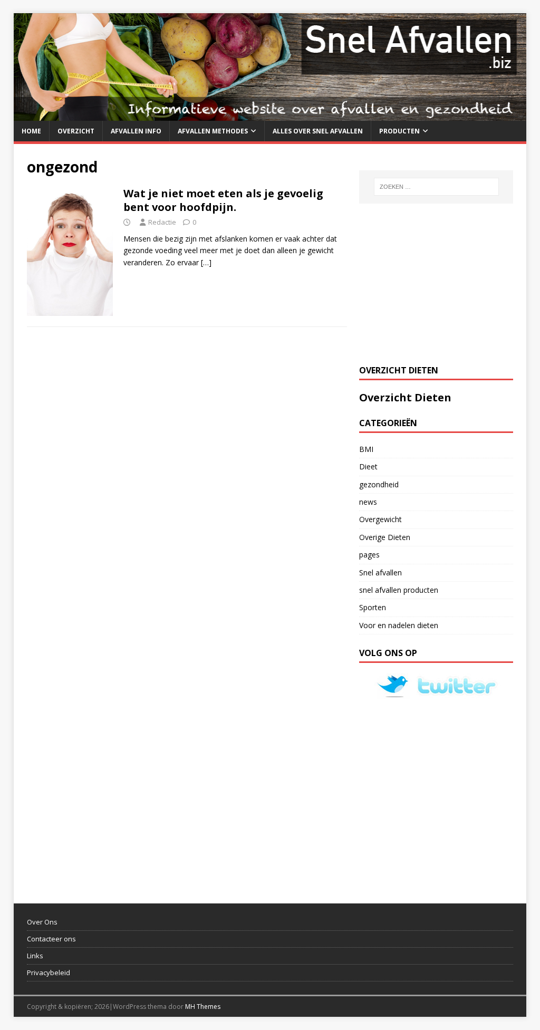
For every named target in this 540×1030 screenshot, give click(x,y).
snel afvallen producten (398, 590)
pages (369, 555)
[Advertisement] (438, 283)
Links (35, 955)
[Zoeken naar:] (436, 187)
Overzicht (75, 131)
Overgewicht (380, 519)
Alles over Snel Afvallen (318, 131)
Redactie (162, 222)
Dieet (368, 466)
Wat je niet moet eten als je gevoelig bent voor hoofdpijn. (223, 200)
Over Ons (42, 922)
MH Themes (202, 1006)
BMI (366, 449)
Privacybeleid (48, 972)
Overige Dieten (384, 537)
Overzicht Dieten (405, 397)
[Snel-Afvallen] (270, 114)
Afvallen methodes (213, 131)
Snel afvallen (380, 572)
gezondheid (379, 484)
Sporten (372, 607)
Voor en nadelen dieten (398, 625)
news (368, 502)
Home (31, 131)
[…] (206, 262)
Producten (399, 131)
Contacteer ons (51, 939)
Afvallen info (136, 131)
